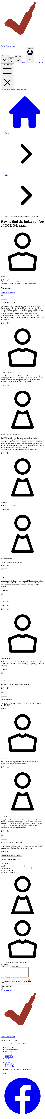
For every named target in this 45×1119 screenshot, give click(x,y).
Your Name (5, 864)
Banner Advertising (11, 1049)
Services (18, 56)
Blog (24, 62)
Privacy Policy (10, 1066)
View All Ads (9, 1051)
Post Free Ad (39, 62)
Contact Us (8, 1055)
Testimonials (9, 1057)
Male (13, 872)
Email (3, 866)
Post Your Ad (9, 1047)
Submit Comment (7, 986)
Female (6, 872)
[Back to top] (2, 988)
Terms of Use (9, 1064)
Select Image (5, 964)
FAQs (7, 1059)
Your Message (6, 977)
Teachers (4, 56)
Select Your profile (7, 870)
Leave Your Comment (8, 293)
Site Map (8, 1062)
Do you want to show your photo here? (14, 962)
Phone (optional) (6, 868)
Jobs (11, 58)
